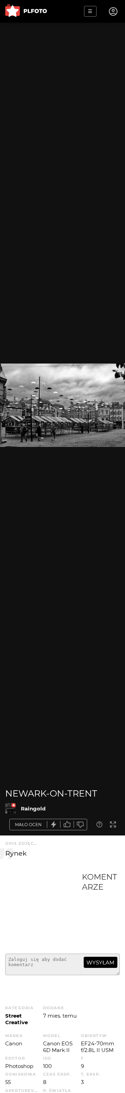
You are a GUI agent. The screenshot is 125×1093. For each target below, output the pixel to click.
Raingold (33, 808)
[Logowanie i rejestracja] (113, 11)
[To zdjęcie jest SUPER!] (54, 824)
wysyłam (100, 962)
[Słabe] (81, 824)
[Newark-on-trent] (10, 808)
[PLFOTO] (26, 11)
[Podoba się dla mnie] (67, 824)
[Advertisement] (43, 910)
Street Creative (16, 1019)
